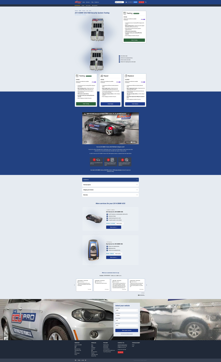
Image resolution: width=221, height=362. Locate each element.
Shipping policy (106, 344)
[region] (110, 285)
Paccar (76, 354)
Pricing (83, 5)
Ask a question (94, 5)
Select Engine (117, 318)
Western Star (93, 355)
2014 (90, 10)
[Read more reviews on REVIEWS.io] (141, 295)
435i (87, 10)
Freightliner (93, 347)
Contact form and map (122, 349)
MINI (75, 347)
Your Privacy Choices (107, 351)
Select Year (117, 323)
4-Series (83, 10)
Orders (133, 344)
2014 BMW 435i (130, 2)
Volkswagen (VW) (78, 350)
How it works (88, 5)
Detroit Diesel (77, 353)
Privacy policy (105, 347)
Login (133, 346)
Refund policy (105, 346)
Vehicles (76, 10)
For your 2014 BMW (78, 344)
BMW (80, 10)
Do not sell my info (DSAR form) (109, 350)
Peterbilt (92, 353)
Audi (75, 351)
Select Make (117, 308)
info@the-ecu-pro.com (122, 347)
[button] (74, 285)
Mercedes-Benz (94, 351)
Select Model (117, 313)
